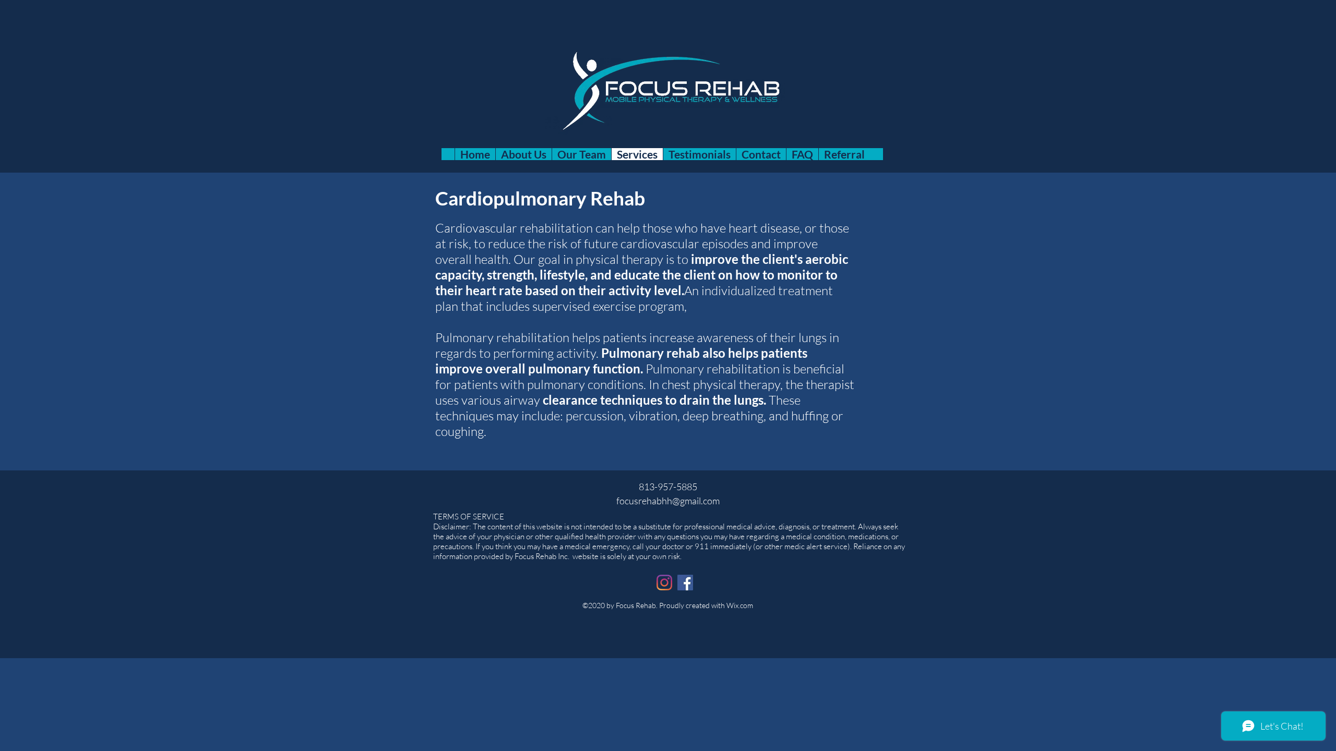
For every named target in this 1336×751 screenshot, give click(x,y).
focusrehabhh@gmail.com (668, 500)
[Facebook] (685, 582)
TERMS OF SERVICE (468, 517)
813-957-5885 (668, 486)
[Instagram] (664, 582)
